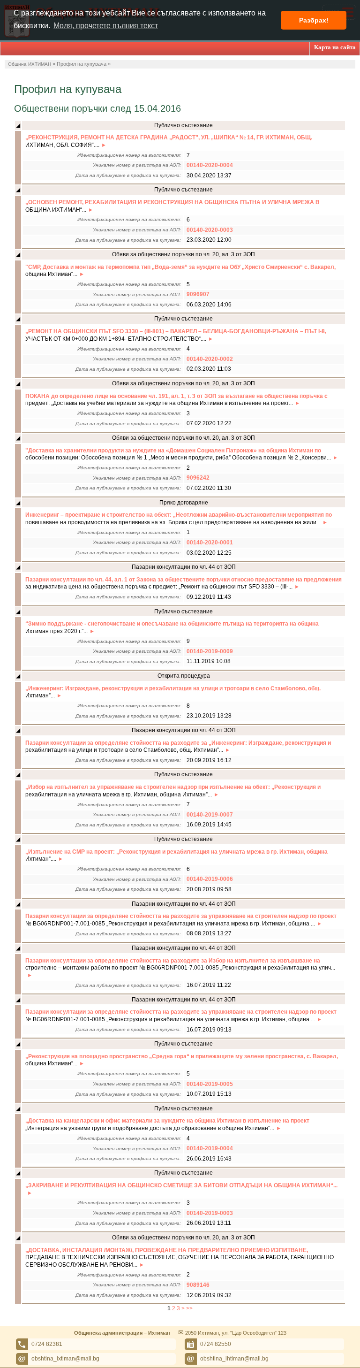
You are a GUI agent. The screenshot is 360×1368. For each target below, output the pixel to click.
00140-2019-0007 (210, 814)
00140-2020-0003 (210, 230)
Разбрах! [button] (314, 20)
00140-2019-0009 (210, 651)
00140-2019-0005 (210, 1084)
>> (189, 1308)
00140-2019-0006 (210, 879)
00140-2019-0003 (210, 1213)
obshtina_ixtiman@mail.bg (65, 1358)
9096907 (198, 294)
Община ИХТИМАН (29, 64)
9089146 (198, 1285)
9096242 (198, 477)
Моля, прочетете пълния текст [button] (105, 26)
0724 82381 (46, 1344)
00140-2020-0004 (210, 165)
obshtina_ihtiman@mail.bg (234, 1358)
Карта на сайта (335, 47)
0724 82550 (215, 1344)
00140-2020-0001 (210, 542)
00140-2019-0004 (210, 1148)
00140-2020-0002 (210, 359)
